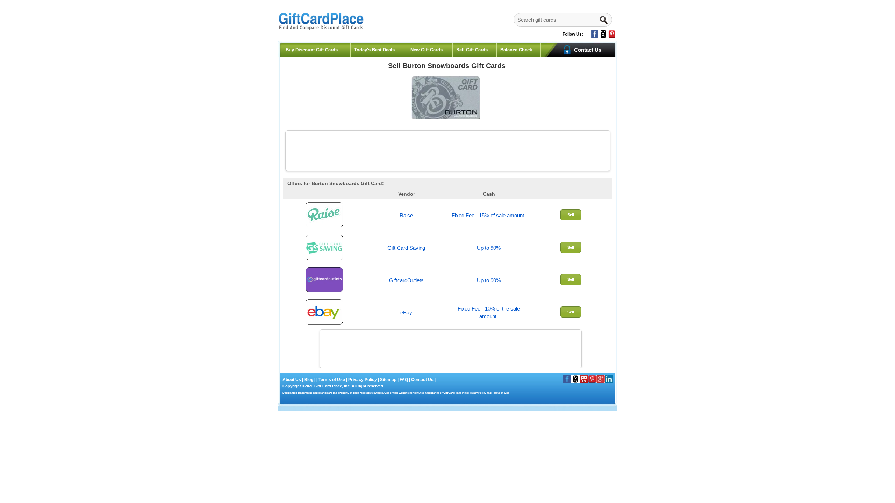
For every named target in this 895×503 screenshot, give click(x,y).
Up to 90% (489, 248)
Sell (570, 215)
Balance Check (516, 49)
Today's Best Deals (374, 49)
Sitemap (388, 379)
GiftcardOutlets (406, 280)
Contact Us (422, 379)
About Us (292, 379)
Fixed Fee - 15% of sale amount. (488, 215)
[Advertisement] (448, 150)
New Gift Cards (426, 49)
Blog (308, 379)
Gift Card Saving (406, 248)
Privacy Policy (362, 379)
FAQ (404, 379)
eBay (406, 312)
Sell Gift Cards (472, 49)
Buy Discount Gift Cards (312, 49)
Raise (406, 215)
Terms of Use (331, 379)
